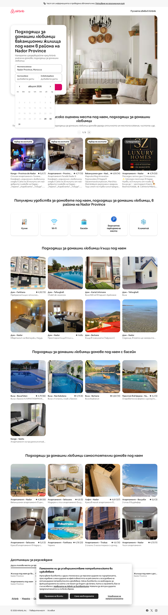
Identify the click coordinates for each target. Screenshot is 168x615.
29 (45, 119)
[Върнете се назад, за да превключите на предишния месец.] (19, 86)
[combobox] (38, 69)
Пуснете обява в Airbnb (143, 11)
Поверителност (37, 610)
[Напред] (89, 132)
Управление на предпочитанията (114, 597)
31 (19, 124)
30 (50, 119)
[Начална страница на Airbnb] (17, 11)
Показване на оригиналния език (110, 3)
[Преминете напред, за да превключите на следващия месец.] (50, 86)
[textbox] (26, 79)
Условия (51, 610)
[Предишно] (79, 132)
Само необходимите (84, 596)
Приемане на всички (53, 596)
